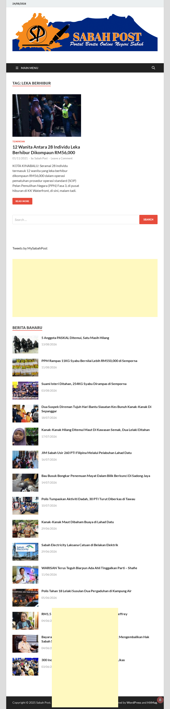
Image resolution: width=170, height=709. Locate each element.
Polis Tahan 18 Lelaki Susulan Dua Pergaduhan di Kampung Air (86, 591)
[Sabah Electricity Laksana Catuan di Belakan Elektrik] (25, 545)
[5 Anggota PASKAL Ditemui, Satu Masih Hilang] (25, 338)
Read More (20, 200)
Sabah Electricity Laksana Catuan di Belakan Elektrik (79, 545)
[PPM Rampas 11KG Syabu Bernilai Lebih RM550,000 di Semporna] (25, 361)
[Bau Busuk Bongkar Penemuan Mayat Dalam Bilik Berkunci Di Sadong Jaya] (25, 476)
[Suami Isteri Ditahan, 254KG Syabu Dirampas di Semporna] (25, 384)
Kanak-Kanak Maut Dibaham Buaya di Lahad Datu (77, 522)
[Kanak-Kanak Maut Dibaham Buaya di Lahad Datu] (25, 522)
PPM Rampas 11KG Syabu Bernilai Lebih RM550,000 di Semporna (89, 361)
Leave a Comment (62, 158)
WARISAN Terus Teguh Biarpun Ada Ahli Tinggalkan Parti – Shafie (89, 568)
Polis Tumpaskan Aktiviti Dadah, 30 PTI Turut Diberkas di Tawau (88, 499)
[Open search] (153, 68)
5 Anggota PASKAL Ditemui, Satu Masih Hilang (75, 338)
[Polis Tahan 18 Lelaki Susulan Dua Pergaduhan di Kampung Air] (25, 591)
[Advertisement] (85, 288)
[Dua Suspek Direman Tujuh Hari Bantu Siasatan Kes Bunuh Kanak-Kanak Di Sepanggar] (25, 407)
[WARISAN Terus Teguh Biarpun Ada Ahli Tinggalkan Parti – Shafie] (25, 568)
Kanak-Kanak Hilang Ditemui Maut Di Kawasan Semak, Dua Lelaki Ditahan (95, 430)
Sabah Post (41, 158)
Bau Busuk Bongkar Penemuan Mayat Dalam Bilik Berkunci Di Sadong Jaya (95, 476)
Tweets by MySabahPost (29, 248)
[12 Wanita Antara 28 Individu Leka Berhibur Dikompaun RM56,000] (46, 115)
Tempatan (18, 141)
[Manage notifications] (160, 700)
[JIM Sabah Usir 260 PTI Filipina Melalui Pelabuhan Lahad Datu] (25, 453)
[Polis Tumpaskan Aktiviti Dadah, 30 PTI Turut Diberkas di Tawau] (25, 499)
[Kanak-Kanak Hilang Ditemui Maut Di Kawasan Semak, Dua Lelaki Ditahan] (25, 430)
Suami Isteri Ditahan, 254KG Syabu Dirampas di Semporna (83, 384)
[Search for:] (85, 219)
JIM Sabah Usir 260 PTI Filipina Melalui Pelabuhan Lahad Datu (86, 453)
